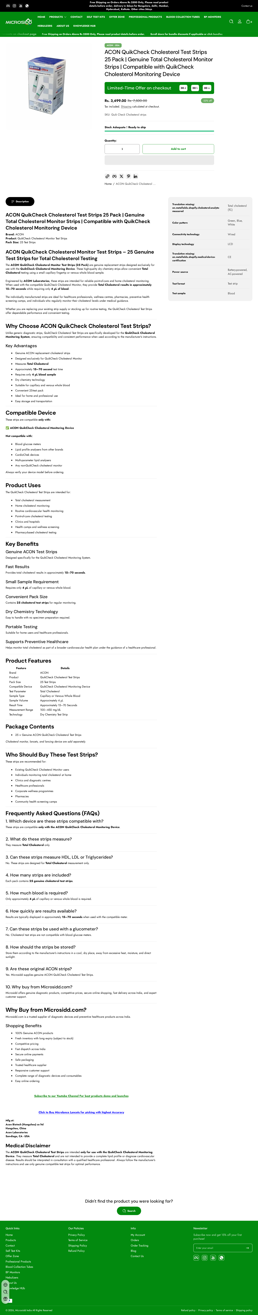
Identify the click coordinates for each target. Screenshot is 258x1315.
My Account (138, 1235)
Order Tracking (139, 1246)
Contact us (247, 6)
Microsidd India (23, 1310)
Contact (10, 1246)
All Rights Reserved (42, 1310)
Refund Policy (76, 1251)
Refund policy (188, 1310)
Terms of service (224, 1310)
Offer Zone (12, 1256)
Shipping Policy (77, 1246)
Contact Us (137, 1256)
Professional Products (18, 1262)
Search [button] (131, 1211)
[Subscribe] (247, 1248)
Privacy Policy (76, 1235)
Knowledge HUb (15, 1288)
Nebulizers (12, 1278)
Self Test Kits (13, 1251)
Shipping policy (244, 1310)
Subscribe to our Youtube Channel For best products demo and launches (81, 1096)
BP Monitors (13, 1272)
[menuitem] (35, 1235)
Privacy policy (205, 1310)
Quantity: (111, 141)
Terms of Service (77, 1240)
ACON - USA (113, 45)
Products (56, 17)
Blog (133, 1251)
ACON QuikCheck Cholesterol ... (136, 184)
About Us (11, 1283)
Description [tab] (22, 201)
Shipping (126, 106)
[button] (231, 21)
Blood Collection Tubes (19, 1267)
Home (108, 184)
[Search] (231, 21)
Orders (135, 1240)
